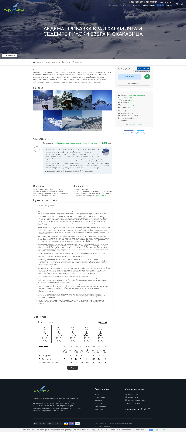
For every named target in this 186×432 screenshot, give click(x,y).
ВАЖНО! (160, 5)
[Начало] (177, 4)
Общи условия (100, 196)
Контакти (99, 409)
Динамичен (133, 100)
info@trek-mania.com (136, 400)
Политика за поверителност (120, 423)
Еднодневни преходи (126, 97)
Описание (38, 62)
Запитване (135, 83)
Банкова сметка (133, 403)
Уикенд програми (137, 95)
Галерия (66, 62)
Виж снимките (10, 55)
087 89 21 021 (133, 397)
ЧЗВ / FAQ (99, 400)
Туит (141, 132)
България (132, 105)
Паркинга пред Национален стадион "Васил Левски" (78, 143)
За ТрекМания (100, 406)
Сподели (129, 132)
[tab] (72, 206)
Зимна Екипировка (44, 206)
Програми (99, 403)
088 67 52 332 (133, 394)
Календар (136, 5)
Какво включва (53, 62)
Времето (77, 62)
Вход (97, 394)
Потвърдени (125, 5)
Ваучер (169, 5)
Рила (130, 102)
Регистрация (100, 397)
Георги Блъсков (137, 124)
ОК (151, 430)
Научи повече (159, 430)
